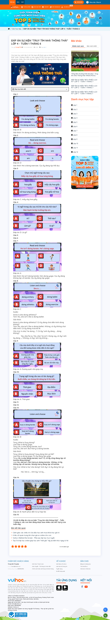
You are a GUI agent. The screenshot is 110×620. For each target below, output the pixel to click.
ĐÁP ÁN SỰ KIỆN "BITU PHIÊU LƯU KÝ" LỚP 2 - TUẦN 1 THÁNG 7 (84, 87)
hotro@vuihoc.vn (15, 566)
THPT (22, 2)
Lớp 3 (75, 114)
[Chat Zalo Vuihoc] (105, 610)
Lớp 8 (75, 135)
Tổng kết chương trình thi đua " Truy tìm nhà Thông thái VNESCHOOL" (84, 74)
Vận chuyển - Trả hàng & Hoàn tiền (41, 566)
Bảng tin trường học (85, 564)
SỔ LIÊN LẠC (67, 6)
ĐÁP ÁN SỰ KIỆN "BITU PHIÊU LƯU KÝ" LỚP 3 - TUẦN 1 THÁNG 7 (84, 81)
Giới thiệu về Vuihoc (61, 564)
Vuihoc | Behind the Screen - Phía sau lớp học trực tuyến (34, 538)
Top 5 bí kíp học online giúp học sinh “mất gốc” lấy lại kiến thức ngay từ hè (40, 541)
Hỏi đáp (46, 7)
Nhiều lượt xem (78, 46)
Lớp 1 (75, 105)
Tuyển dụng (59, 569)
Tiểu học (12, 2)
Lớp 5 (75, 122)
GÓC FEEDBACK (56, 7)
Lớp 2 (75, 109)
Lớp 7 (75, 131)
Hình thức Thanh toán (38, 564)
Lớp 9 (75, 139)
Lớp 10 (75, 143)
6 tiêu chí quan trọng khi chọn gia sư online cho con (32, 535)
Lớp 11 (75, 148)
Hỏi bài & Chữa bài (85, 569)
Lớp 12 (75, 152)
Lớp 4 (44, 47)
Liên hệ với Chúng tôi (61, 566)
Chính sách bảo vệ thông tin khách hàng (43, 569)
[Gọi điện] (105, 615)
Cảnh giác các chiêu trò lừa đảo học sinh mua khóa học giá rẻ (36, 533)
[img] (55, 18)
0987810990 (80, 2)
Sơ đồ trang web (60, 571)
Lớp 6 (75, 126)
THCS (18, 2)
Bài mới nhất (92, 46)
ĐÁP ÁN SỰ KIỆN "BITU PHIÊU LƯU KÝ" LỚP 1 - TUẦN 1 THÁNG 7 (84, 93)
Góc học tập (37, 7)
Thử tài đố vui (83, 566)
